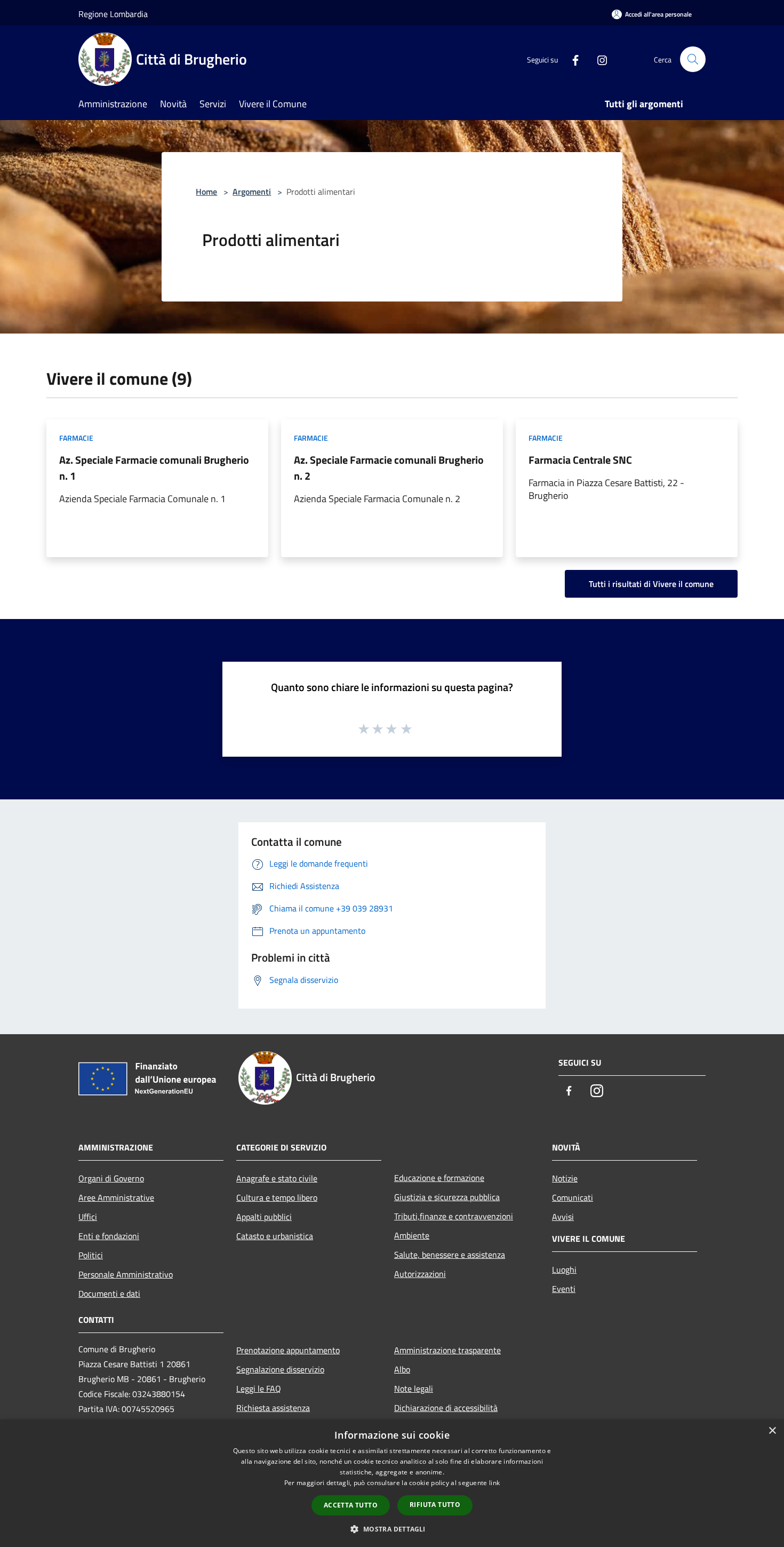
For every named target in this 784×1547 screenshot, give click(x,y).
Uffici (87, 1216)
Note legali (413, 1388)
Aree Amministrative (116, 1197)
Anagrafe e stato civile (276, 1178)
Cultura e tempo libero (276, 1197)
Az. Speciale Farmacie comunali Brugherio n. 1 (154, 467)
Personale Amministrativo (125, 1274)
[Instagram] (598, 59)
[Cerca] (693, 59)
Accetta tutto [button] (351, 1505)
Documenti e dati (109, 1293)
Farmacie (76, 437)
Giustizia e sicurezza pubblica (447, 1197)
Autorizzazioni (420, 1273)
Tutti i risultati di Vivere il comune (651, 583)
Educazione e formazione (439, 1177)
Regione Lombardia (113, 13)
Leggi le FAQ (258, 1388)
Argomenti (252, 191)
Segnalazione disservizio (280, 1369)
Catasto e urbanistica (274, 1235)
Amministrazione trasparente (447, 1350)
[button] (391, 1529)
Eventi (563, 1288)
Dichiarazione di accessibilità (446, 1407)
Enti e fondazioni (108, 1235)
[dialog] (392, 1483)
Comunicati (572, 1197)
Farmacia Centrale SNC (580, 459)
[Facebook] (571, 59)
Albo (402, 1369)
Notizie (565, 1178)
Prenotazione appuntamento (288, 1350)
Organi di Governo (111, 1178)
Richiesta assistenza (273, 1407)
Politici (90, 1255)
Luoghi (564, 1269)
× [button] (772, 1431)
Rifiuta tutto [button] (435, 1504)
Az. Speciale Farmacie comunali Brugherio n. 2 (389, 467)
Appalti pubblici (264, 1216)
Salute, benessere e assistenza (449, 1254)
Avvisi (563, 1216)
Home (206, 191)
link (494, 1482)
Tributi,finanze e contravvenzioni (453, 1216)
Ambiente (411, 1235)
